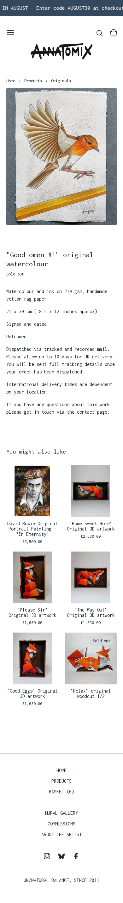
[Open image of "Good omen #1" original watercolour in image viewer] (61, 156)
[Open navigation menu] (10, 32)
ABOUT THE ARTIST (61, 834)
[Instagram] (47, 856)
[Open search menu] (99, 32)
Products (33, 80)
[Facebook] (76, 856)
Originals (61, 80)
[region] (61, 8)
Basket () (61, 791)
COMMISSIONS (61, 823)
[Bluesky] (61, 856)
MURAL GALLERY (61, 813)
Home (10, 80)
